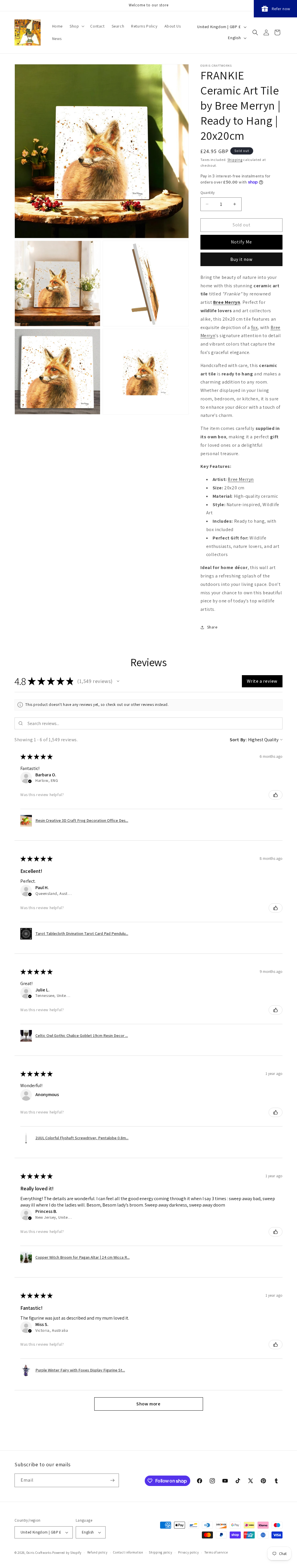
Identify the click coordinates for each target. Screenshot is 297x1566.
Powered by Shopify (67, 1553)
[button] (76, 26)
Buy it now (241, 259)
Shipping (234, 159)
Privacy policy (188, 1552)
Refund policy (97, 1552)
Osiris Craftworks (39, 1553)
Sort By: (238, 740)
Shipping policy (160, 1552)
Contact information (128, 1552)
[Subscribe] (112, 1480)
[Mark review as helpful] (275, 795)
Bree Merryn (226, 302)
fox (254, 327)
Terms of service (216, 1552)
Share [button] (212, 627)
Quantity (207, 192)
